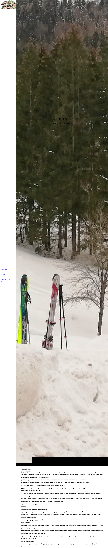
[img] (62, 233)
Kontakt (3, 274)
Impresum (3, 281)
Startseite (3, 267)
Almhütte (3, 271)
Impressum (3, 276)
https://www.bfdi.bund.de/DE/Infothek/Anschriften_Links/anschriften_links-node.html (39, 539)
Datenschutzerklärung (5, 279)
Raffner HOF (4, 269)
